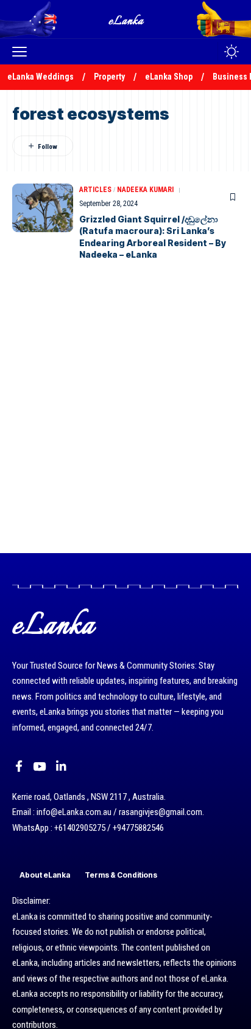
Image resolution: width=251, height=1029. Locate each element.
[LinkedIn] (61, 766)
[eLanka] (127, 19)
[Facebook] (19, 766)
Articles (95, 189)
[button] (22, 51)
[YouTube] (39, 766)
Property (109, 76)
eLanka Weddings (40, 76)
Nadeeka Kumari (145, 189)
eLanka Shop (169, 76)
